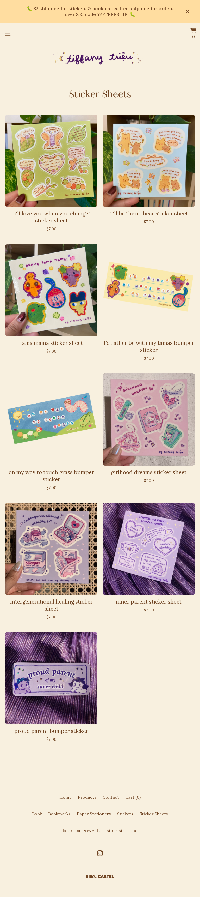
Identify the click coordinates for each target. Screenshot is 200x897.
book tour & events (82, 830)
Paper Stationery (94, 813)
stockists (116, 830)
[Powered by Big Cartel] (100, 876)
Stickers (125, 813)
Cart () (133, 797)
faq (134, 830)
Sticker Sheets (154, 813)
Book (37, 813)
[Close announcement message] (187, 11)
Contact (111, 797)
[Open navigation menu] (7, 34)
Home (65, 797)
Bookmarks (59, 813)
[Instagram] (100, 853)
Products (87, 797)
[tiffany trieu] (100, 58)
